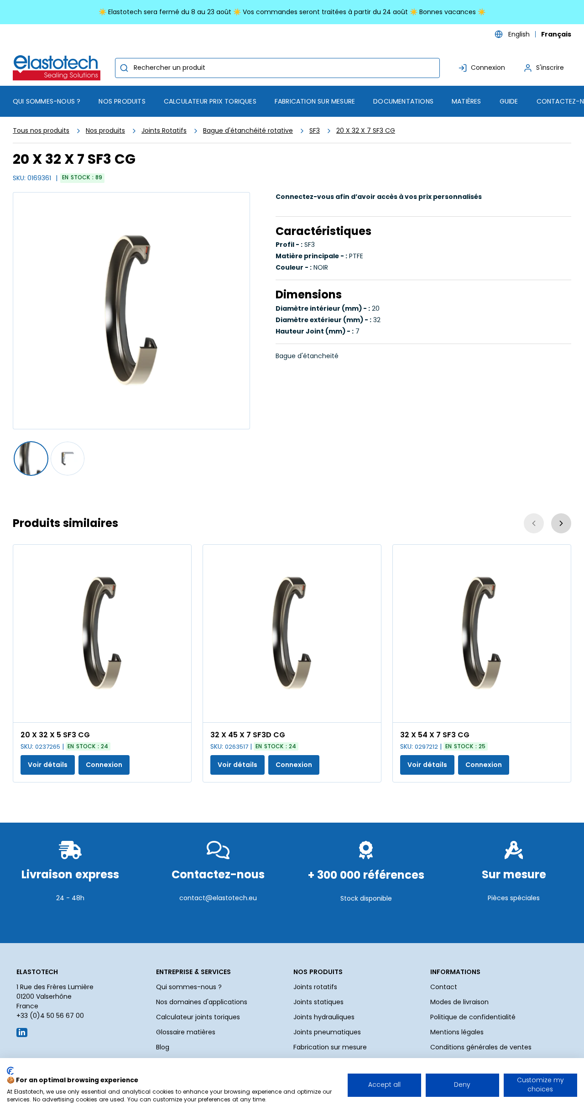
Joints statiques (318, 1001)
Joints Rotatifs (164, 130)
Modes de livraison (459, 1001)
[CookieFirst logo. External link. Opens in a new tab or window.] (10, 1071)
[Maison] (58, 67)
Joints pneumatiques (327, 1032)
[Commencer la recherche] (124, 68)
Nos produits (105, 130)
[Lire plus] (70, 920)
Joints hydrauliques (324, 1017)
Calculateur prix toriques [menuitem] (210, 101)
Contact (443, 986)
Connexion (104, 764)
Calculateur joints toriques (198, 1017)
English (519, 34)
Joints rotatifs (315, 986)
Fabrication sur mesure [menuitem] (315, 101)
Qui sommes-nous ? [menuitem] (46, 101)
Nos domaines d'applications (201, 1001)
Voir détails (48, 764)
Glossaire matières (185, 1032)
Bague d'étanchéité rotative (248, 130)
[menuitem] (122, 101)
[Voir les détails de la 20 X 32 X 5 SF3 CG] (102, 633)
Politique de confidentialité (473, 1017)
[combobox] (277, 68)
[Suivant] (561, 523)
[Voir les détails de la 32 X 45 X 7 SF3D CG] (292, 633)
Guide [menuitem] (509, 101)
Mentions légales (457, 1032)
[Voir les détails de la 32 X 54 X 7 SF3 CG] (482, 633)
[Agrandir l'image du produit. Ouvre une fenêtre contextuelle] (179, 710)
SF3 (314, 130)
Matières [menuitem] (466, 101)
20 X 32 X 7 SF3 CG (365, 130)
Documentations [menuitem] (403, 101)
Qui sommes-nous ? (189, 986)
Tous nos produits (41, 130)
